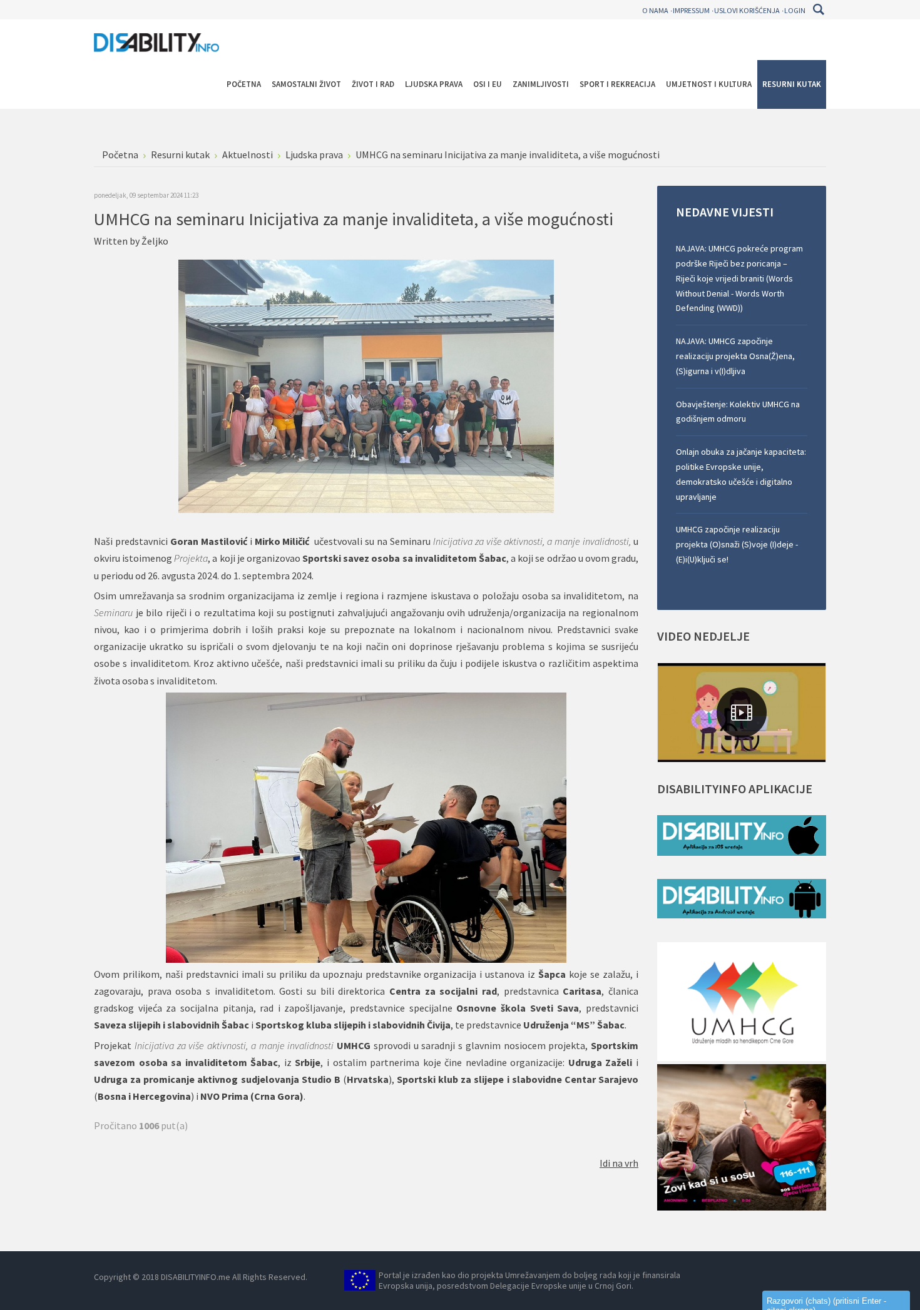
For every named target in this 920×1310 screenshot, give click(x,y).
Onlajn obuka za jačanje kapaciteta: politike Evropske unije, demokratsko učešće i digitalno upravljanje (741, 474)
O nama (655, 10)
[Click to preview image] (366, 385)
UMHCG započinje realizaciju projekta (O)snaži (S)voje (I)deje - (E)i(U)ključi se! (737, 544)
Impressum (691, 10)
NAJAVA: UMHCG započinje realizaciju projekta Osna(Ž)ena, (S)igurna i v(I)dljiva (735, 356)
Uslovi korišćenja (747, 10)
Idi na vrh (619, 1163)
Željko (154, 241)
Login (794, 10)
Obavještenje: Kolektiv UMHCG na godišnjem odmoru (738, 412)
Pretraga (818, 9)
